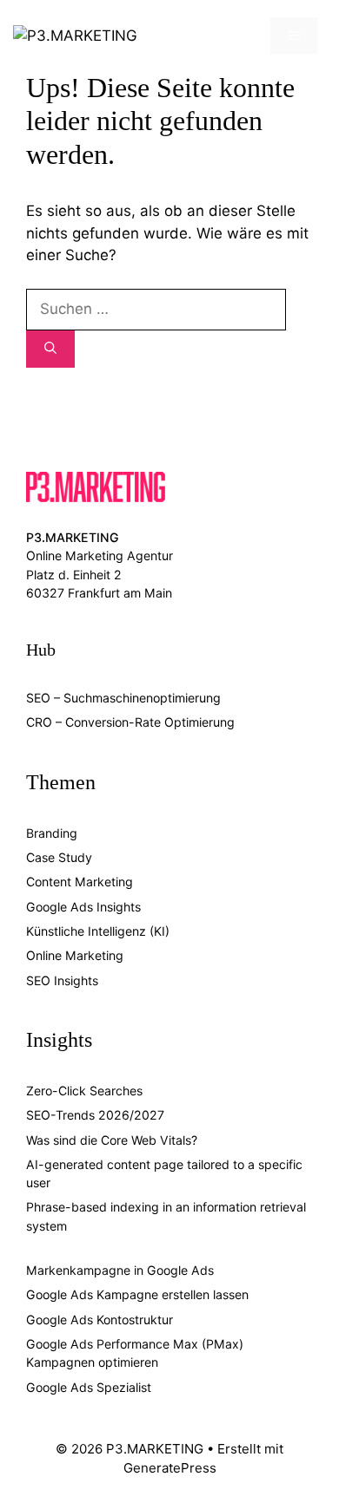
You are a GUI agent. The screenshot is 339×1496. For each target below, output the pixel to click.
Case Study (59, 857)
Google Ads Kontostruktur (99, 1319)
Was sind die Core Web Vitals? (111, 1140)
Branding (51, 833)
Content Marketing (79, 881)
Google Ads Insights (83, 906)
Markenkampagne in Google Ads (120, 1270)
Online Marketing (74, 955)
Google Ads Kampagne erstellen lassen (137, 1294)
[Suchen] (50, 349)
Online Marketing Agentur (99, 555)
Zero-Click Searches (84, 1090)
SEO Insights (62, 980)
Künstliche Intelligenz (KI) (98, 931)
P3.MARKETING (72, 537)
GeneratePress (169, 1468)
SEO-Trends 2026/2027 (95, 1114)
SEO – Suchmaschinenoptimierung (123, 697)
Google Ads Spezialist (88, 1387)
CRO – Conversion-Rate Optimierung (130, 722)
